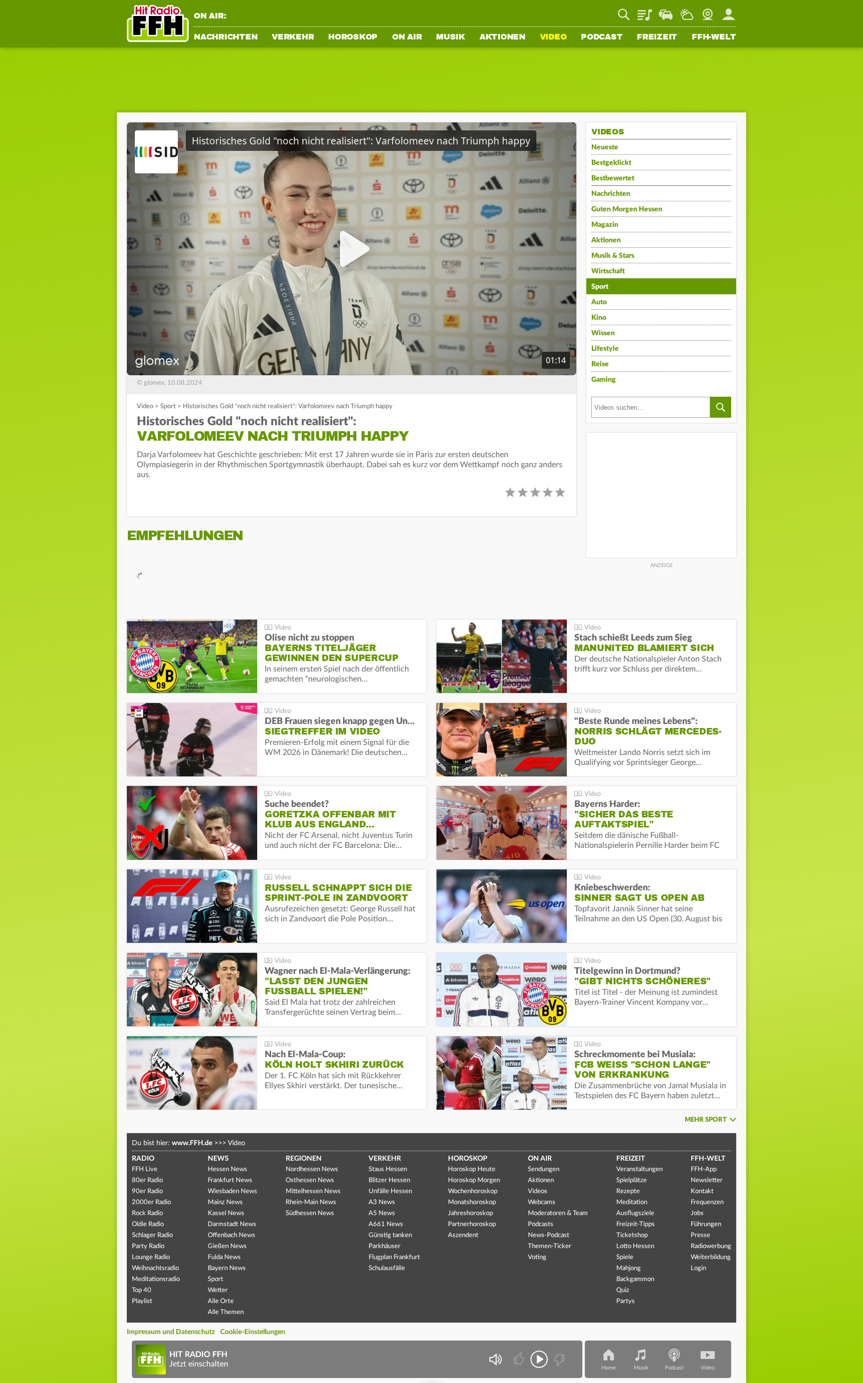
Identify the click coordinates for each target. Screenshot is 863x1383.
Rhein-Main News (311, 1202)
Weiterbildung (711, 1257)
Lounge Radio (151, 1257)
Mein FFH (728, 11)
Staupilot (665, 11)
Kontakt (702, 1191)
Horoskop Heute (471, 1169)
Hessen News (227, 1169)
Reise (600, 364)
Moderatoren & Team (558, 1213)
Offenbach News (231, 1235)
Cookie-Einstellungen (252, 1332)
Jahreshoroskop (470, 1213)
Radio (143, 1158)
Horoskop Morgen (474, 1180)
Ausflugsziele (635, 1213)
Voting (537, 1257)
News (218, 1158)
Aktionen (502, 37)
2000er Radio (151, 1202)
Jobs (697, 1213)
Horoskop (353, 37)
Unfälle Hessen (390, 1191)
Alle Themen (226, 1312)
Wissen (603, 333)
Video (553, 37)
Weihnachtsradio (155, 1268)
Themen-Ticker (549, 1246)
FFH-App (704, 1169)
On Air (407, 37)
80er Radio (147, 1180)
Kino (598, 317)
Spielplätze (631, 1180)
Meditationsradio (156, 1279)
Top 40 (141, 1290)
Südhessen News (310, 1213)
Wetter (686, 11)
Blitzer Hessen (389, 1180)
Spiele (624, 1257)
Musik (450, 37)
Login (698, 1268)
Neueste (604, 147)
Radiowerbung (711, 1246)
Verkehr (293, 37)
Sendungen (543, 1169)
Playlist (644, 11)
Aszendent (463, 1235)
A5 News (382, 1213)
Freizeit (657, 37)
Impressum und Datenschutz (171, 1332)
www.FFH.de (192, 1143)
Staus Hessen (388, 1169)
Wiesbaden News (232, 1191)
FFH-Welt (714, 37)
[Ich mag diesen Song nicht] (558, 1359)
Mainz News (225, 1202)
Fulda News (224, 1257)
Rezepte (628, 1191)
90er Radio (147, 1191)
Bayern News (227, 1268)
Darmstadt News (232, 1224)
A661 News (386, 1224)
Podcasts (540, 1224)
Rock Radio (147, 1213)
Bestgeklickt (611, 162)
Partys (625, 1301)
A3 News (382, 1202)
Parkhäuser (385, 1246)
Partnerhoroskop (472, 1224)
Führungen (706, 1224)
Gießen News (227, 1246)
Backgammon (635, 1279)
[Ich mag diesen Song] (519, 1359)
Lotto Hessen (635, 1246)
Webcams (541, 1202)
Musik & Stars (612, 255)
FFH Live (144, 1169)
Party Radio (148, 1246)
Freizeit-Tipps (635, 1224)
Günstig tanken (390, 1235)
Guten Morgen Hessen (626, 209)
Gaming (603, 379)
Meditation (631, 1202)
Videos (537, 1191)
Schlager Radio (152, 1235)
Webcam (707, 11)
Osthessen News (310, 1180)
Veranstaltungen (639, 1169)
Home (608, 1368)
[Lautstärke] (495, 1359)
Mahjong (628, 1268)
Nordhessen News (312, 1169)
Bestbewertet (612, 178)
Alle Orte (221, 1301)
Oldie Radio (148, 1224)
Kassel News (226, 1213)
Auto (599, 302)
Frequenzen (707, 1202)
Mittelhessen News (313, 1191)
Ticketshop (632, 1235)
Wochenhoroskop (472, 1191)
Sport (168, 406)
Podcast (601, 37)
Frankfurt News (230, 1180)
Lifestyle (605, 348)
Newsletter (707, 1180)
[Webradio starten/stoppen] (539, 1359)
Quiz (622, 1290)
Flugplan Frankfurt (394, 1257)
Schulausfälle (387, 1268)
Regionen (304, 1158)
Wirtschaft (608, 271)
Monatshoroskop (472, 1202)
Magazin (604, 224)
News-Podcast (548, 1235)
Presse (700, 1235)
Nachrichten (225, 37)
